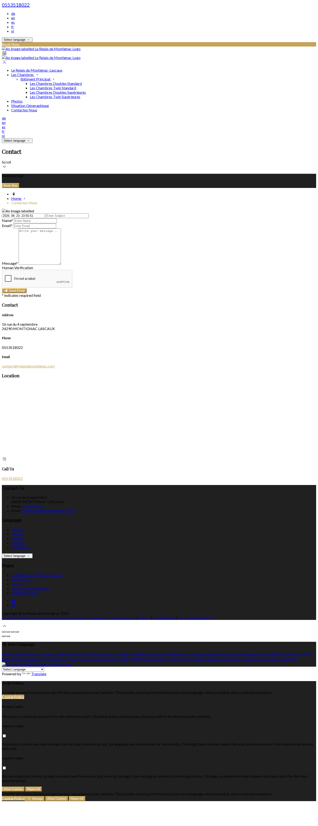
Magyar (289, 654)
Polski (162, 659)
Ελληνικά (93, 654)
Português (148, 659)
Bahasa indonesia (15, 659)
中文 (293, 659)
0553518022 (16, 4)
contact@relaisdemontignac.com (28, 366)
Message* (10, 263)
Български (236, 654)
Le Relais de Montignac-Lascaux (36, 70)
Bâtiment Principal (35, 79)
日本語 (122, 659)
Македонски (182, 654)
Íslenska (60, 659)
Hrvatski (304, 654)
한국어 (133, 659)
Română (206, 659)
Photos (17, 101)
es (13, 22)
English (17, 534)
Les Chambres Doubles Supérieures (58, 92)
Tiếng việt (176, 659)
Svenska (220, 659)
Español (17, 538)
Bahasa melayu (205, 654)
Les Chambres (22, 74)
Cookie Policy (164, 617)
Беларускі (254, 654)
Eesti (105, 654)
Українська (106, 659)
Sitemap (143, 617)
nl (12, 31)
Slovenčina (280, 659)
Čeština (270, 654)
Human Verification (17, 267)
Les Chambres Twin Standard (53, 88)
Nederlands (20, 547)
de (13, 13)
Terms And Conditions (195, 617)
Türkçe (83, 659)
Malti (222, 654)
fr (12, 26)
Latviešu (164, 654)
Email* (7, 225)
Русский (192, 659)
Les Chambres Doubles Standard (56, 83)
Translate (38, 674)
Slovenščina (261, 659)
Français (17, 543)
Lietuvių (150, 654)
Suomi (126, 654)
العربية (115, 654)
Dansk (79, 654)
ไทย (93, 659)
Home (16, 198)
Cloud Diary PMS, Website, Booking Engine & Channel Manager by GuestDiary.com (68, 617)
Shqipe (246, 659)
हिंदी (279, 654)
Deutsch (17, 529)
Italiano (36, 659)
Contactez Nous (24, 110)
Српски (234, 659)
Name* (7, 220)
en (13, 18)
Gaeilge (137, 654)
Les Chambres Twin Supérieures (55, 96)
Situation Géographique (30, 105)
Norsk (72, 659)
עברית (48, 659)
